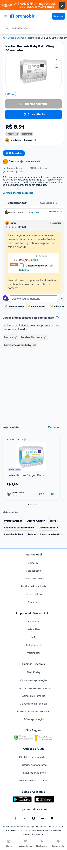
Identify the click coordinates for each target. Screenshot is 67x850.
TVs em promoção (34, 719)
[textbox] (33, 299)
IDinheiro (33, 621)
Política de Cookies (33, 578)
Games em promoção (33, 695)
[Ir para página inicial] (5, 38)
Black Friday (33, 672)
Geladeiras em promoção (33, 703)
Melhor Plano (33, 629)
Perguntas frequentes (33, 772)
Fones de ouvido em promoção (34, 687)
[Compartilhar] (57, 67)
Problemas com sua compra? (33, 780)
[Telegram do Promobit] (51, 818)
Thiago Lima (33, 212)
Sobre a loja (15, 153)
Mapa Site (33, 601)
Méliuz (33, 637)
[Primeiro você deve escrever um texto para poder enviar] (61, 298)
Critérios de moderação (33, 764)
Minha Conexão (33, 644)
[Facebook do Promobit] (15, 818)
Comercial (33, 562)
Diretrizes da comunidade (33, 756)
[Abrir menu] (6, 16)
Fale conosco (33, 570)
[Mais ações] (57, 60)
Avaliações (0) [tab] (49, 202)
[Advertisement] (33, 385)
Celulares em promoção (33, 680)
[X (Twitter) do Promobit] (24, 818)
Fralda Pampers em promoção (33, 711)
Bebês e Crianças (17, 38)
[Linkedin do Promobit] (42, 818)
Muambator (33, 652)
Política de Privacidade (33, 586)
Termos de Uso (33, 594)
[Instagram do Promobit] (33, 818)
